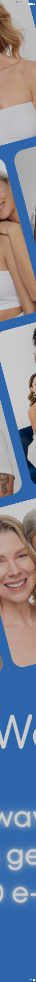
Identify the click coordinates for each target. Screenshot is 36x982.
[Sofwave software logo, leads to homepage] (18, 2)
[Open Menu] (34, 4)
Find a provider (3, 4)
